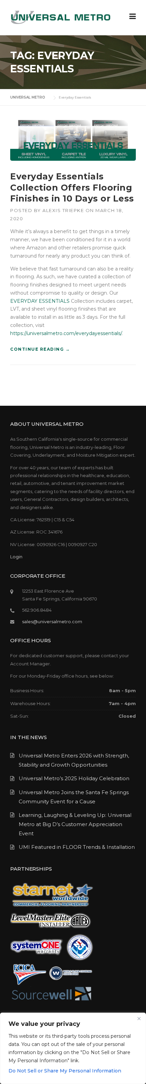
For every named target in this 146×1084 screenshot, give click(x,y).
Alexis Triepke (63, 210)
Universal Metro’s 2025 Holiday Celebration (74, 778)
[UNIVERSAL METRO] (60, 17)
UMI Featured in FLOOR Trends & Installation (77, 847)
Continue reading (40, 349)
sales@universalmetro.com (52, 621)
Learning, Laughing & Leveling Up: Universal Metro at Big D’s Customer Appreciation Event (75, 824)
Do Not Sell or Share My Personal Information (64, 1071)
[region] (73, 1048)
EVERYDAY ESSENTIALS (40, 301)
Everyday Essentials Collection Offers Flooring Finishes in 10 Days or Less (72, 187)
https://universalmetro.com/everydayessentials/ (66, 333)
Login (16, 556)
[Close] (139, 1018)
